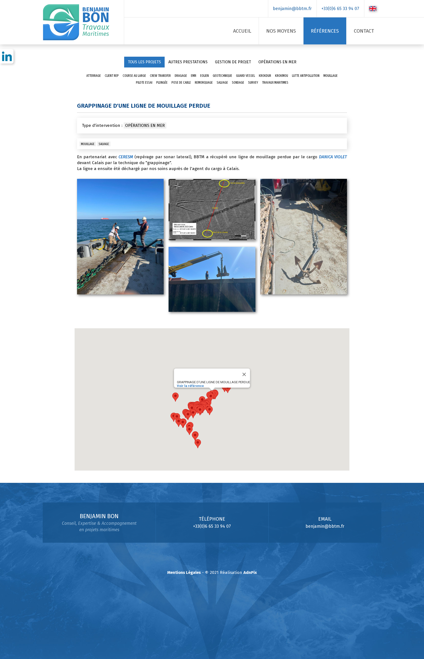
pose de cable (181, 82)
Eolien (204, 76)
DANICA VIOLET (333, 156)
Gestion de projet (233, 62)
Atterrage (93, 76)
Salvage (222, 82)
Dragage (181, 76)
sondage (238, 82)
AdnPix (250, 572)
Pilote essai (144, 82)
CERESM (126, 156)
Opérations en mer (277, 62)
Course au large (134, 76)
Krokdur (265, 76)
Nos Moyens (281, 31)
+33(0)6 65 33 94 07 (340, 8)
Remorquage (204, 82)
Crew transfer (160, 76)
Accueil (242, 31)
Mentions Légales (184, 572)
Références (325, 31)
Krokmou (281, 76)
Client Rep (112, 76)
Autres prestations (188, 62)
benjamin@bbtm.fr (292, 8)
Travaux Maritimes (275, 82)
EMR (193, 76)
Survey (253, 82)
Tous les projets (144, 62)
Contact (364, 31)
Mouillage (330, 76)
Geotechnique (222, 76)
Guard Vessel (245, 76)
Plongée (162, 82)
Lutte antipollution (305, 76)
